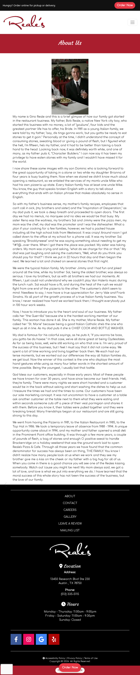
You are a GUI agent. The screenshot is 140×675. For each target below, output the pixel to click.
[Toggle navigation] (132, 22)
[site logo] (24, 22)
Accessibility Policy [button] (55, 658)
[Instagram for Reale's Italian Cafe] (28, 639)
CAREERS (70, 510)
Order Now (126, 5)
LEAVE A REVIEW (70, 523)
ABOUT (70, 496)
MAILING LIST (70, 530)
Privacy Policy (74, 658)
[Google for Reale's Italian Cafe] (41, 639)
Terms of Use (90, 658)
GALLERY (70, 516)
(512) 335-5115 (70, 594)
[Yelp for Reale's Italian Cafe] (53, 639)
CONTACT (70, 503)
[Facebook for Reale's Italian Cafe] (16, 639)
